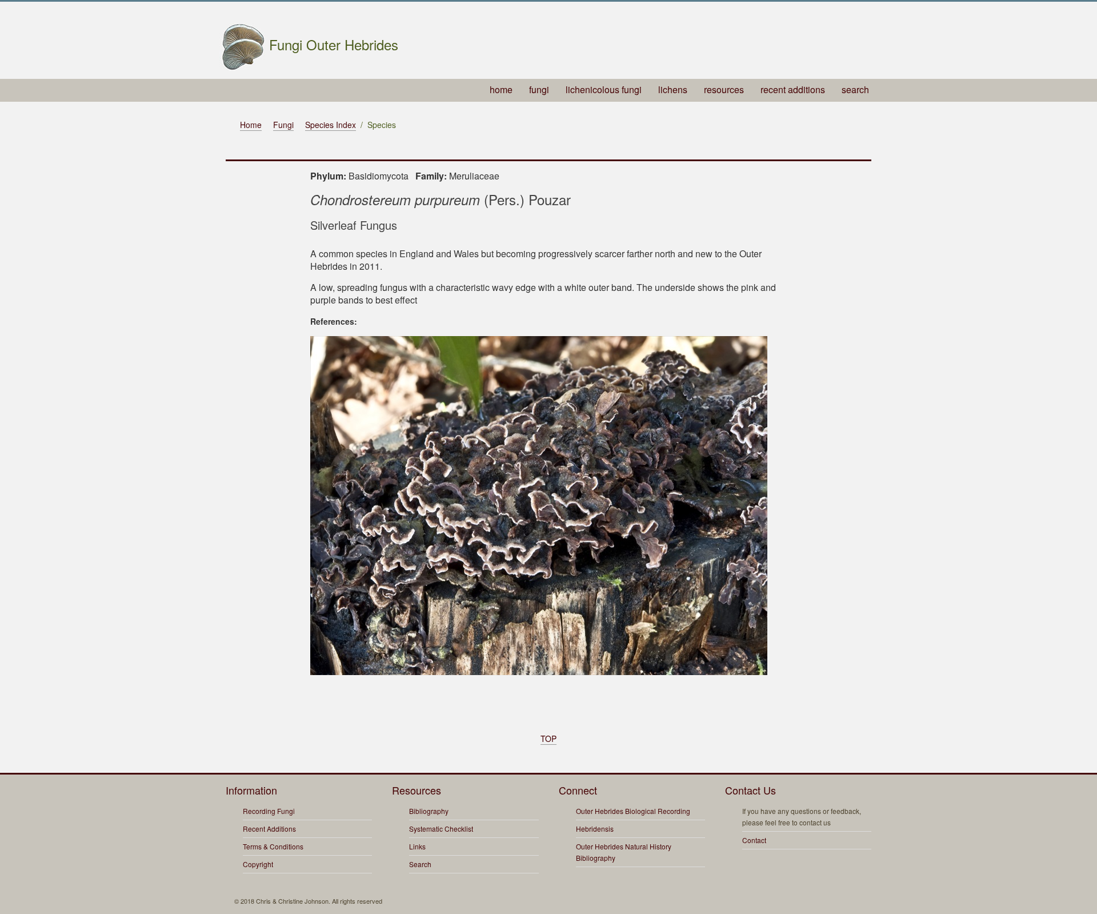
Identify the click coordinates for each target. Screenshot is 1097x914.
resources (724, 89)
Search (420, 864)
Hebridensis (595, 828)
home (501, 89)
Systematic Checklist (441, 828)
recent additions (792, 89)
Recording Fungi (269, 811)
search (855, 89)
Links (417, 846)
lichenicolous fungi (604, 89)
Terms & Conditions (273, 846)
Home (251, 124)
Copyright (258, 864)
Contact (754, 840)
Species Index (330, 124)
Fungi (283, 124)
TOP (548, 738)
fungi (539, 89)
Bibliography (429, 811)
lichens (672, 89)
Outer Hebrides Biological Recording (633, 811)
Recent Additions (269, 828)
